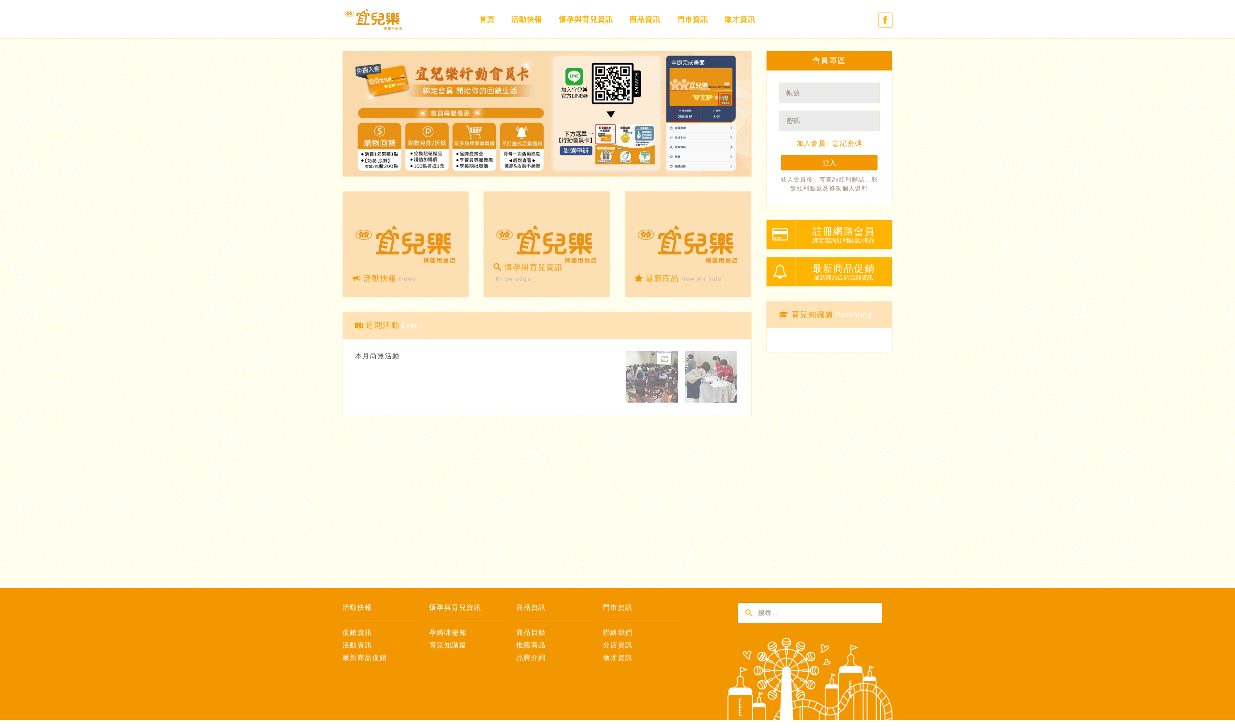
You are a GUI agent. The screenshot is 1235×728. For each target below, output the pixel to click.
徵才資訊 (740, 19)
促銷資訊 (357, 632)
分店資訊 (618, 645)
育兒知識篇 (448, 645)
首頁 (487, 19)
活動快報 (526, 19)
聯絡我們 (618, 632)
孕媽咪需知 (448, 632)
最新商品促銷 (365, 657)
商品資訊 (645, 19)
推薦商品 (531, 645)
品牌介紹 (531, 657)
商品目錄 (531, 632)
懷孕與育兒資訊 (586, 19)
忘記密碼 (847, 143)
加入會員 (811, 143)
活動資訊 (357, 645)
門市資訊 (692, 19)
